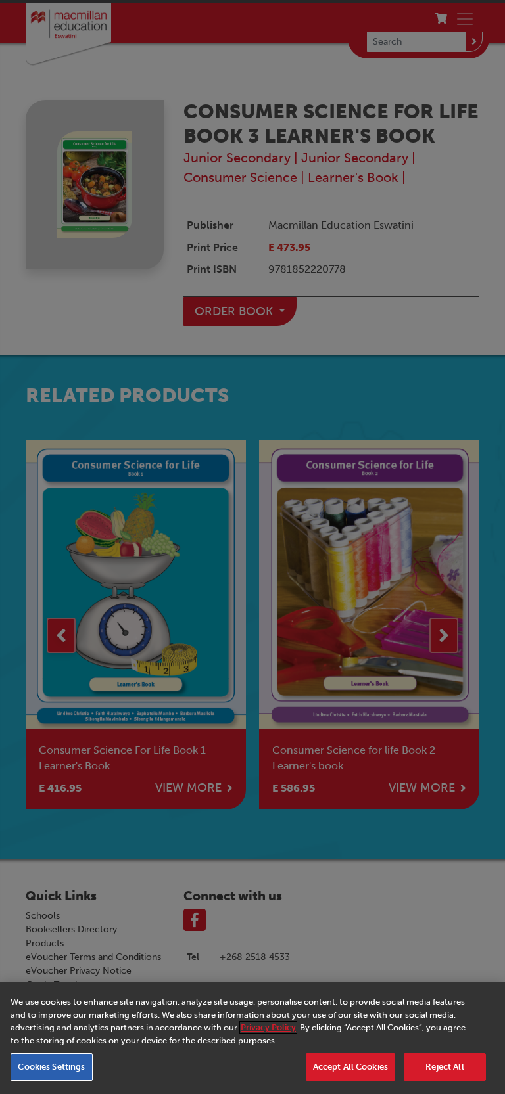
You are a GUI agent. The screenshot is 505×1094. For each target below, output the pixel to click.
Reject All (444, 1067)
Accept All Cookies (350, 1067)
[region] (252, 1038)
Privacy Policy (268, 1027)
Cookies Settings (51, 1067)
